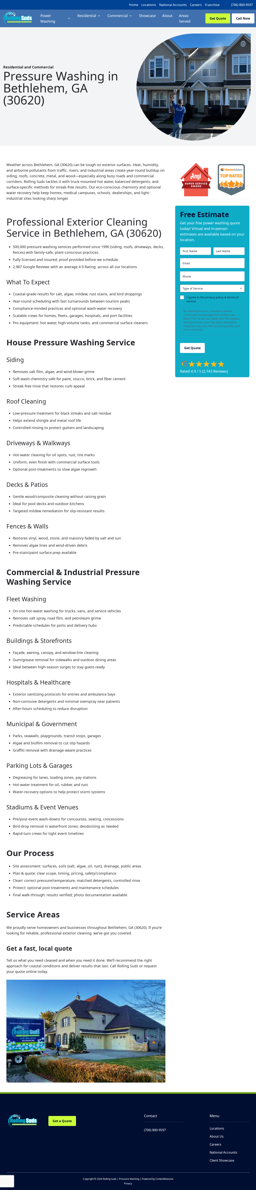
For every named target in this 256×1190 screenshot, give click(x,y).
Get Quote (218, 18)
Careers (196, 5)
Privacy (128, 1183)
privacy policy (226, 326)
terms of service (192, 329)
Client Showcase (222, 1160)
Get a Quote (62, 1121)
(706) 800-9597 (242, 5)
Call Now (243, 18)
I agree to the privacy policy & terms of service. (212, 299)
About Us (217, 1136)
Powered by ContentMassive (157, 1179)
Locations (148, 5)
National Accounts (173, 5)
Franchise (212, 5)
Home (133, 5)
